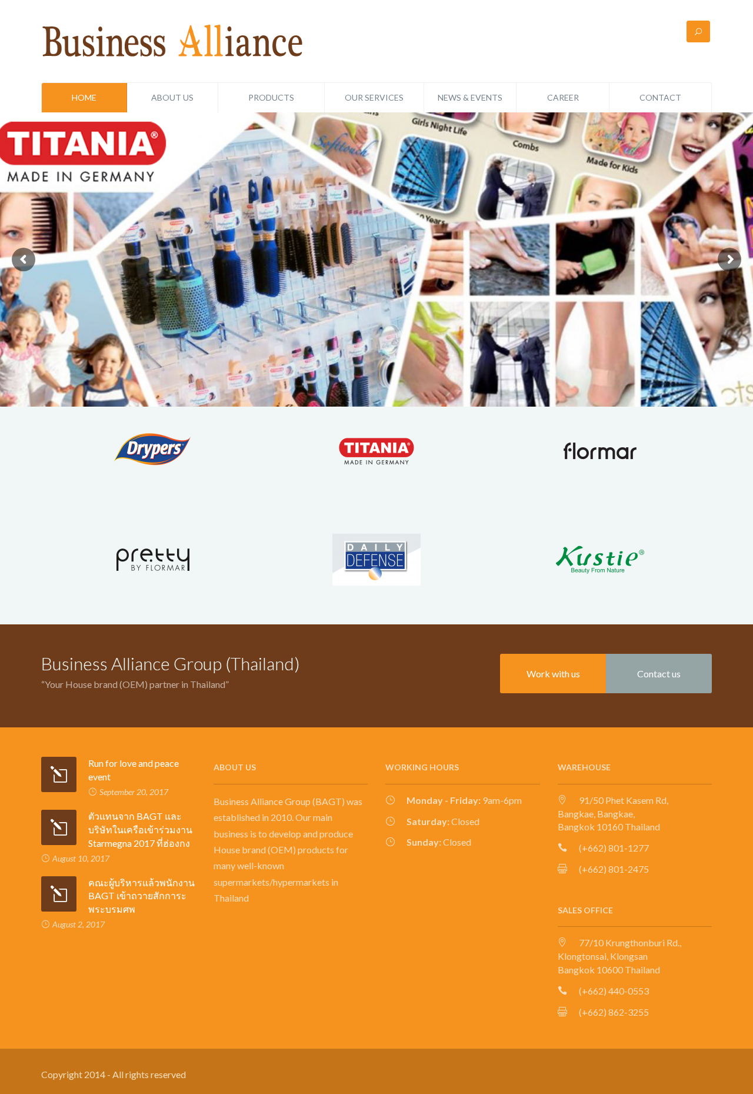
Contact (660, 97)
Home (84, 97)
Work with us (553, 673)
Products (271, 97)
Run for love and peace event (133, 769)
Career (563, 97)
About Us (172, 97)
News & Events (470, 97)
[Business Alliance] (173, 39)
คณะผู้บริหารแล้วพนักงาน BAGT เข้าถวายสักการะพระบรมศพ (141, 896)
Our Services (374, 97)
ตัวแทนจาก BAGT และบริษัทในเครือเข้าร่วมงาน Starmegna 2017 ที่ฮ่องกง (140, 829)
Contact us (659, 673)
